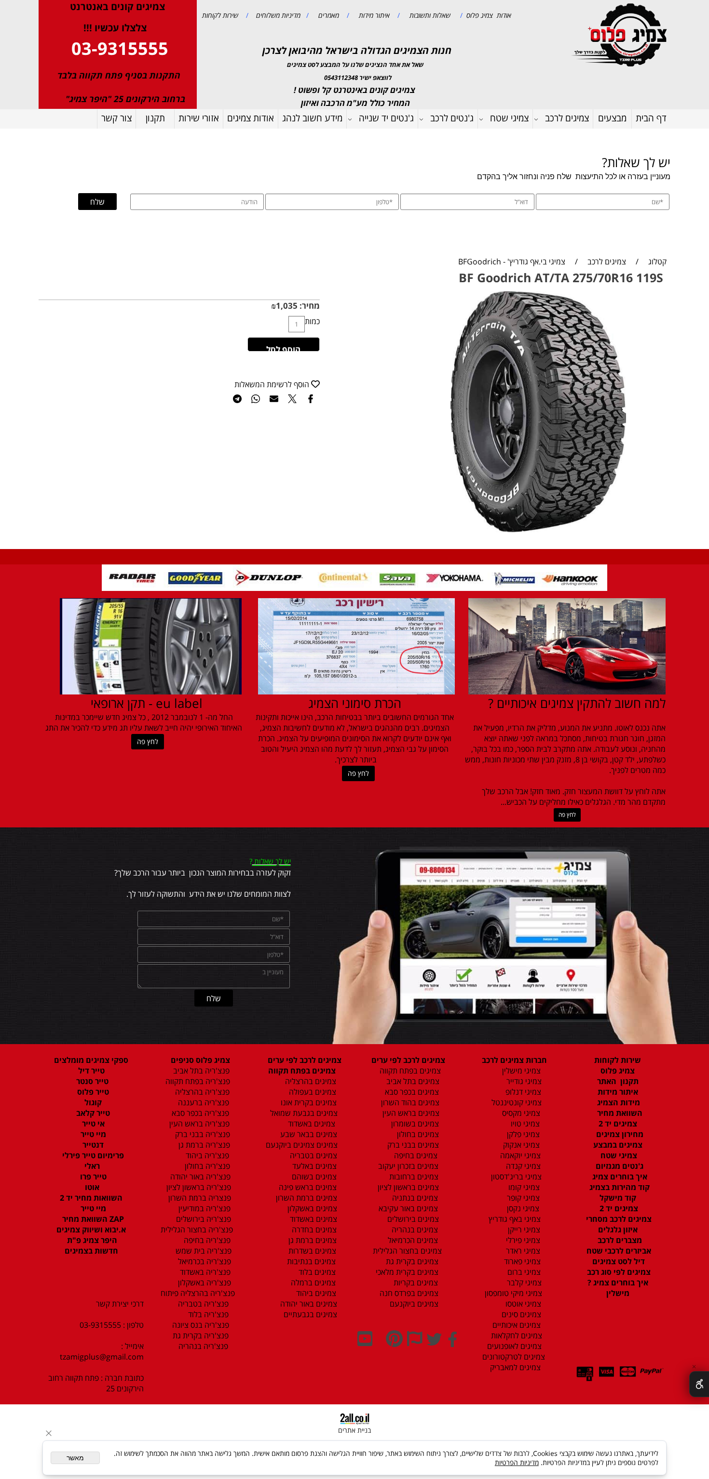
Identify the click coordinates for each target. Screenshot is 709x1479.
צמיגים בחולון (407, 1134)
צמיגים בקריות (415, 1282)
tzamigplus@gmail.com (102, 1356)
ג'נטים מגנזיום (618, 1166)
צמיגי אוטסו (520, 1303)
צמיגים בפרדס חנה (408, 1293)
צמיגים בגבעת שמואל (303, 1113)
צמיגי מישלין (518, 1070)
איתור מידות (373, 15)
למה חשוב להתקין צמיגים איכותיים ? (577, 703)
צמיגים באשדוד (306, 1123)
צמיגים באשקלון (309, 1208)
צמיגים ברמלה (312, 1282)
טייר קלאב (92, 1113)
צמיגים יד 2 (618, 1123)
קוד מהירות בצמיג (618, 1187)
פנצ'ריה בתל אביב (198, 1070)
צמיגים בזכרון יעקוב (407, 1166)
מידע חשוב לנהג (312, 118)
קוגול (92, 1102)
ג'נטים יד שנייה (386, 118)
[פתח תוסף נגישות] (699, 1384)
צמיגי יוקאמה (519, 1155)
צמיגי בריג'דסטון (515, 1176)
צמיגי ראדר (522, 1250)
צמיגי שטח (509, 118)
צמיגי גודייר (521, 1081)
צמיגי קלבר (523, 1282)
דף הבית (651, 118)
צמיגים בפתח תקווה (408, 1070)
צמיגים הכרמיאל (410, 1240)
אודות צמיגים (250, 118)
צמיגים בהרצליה (307, 1081)
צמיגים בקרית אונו (307, 1102)
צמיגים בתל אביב (411, 1081)
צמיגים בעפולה (311, 1091)
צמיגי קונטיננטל (516, 1102)
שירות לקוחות (220, 15)
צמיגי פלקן (522, 1134)
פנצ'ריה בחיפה (206, 1240)
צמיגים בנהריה (414, 1229)
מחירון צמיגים (618, 1134)
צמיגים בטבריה (312, 1155)
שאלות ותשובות (429, 15)
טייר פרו (92, 1176)
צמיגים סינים (520, 1314)
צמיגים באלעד (313, 1166)
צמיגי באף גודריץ (513, 1219)
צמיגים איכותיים (516, 1325)
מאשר (75, 1458)
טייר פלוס (92, 1091)
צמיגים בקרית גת (411, 1261)
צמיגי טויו (522, 1123)
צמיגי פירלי (522, 1240)
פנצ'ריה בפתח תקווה (197, 1081)
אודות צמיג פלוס (487, 15)
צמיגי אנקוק (520, 1144)
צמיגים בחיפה (414, 1155)
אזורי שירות (198, 118)
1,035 (287, 305)
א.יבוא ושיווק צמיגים (91, 1229)
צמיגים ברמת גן (311, 1240)
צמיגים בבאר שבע (307, 1134)
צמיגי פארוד (521, 1261)
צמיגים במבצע (617, 1144)
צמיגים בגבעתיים (308, 1314)
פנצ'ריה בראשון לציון (197, 1187)
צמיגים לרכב (567, 118)
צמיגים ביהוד (315, 1293)
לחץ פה (567, 815)
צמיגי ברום (523, 1272)
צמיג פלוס (617, 1070)
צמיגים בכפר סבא (409, 1091)
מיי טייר (92, 1134)
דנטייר (92, 1144)
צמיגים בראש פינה (307, 1187)
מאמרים (327, 15)
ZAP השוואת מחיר (92, 1219)
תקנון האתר (618, 1081)
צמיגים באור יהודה (306, 1303)
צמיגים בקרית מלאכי (407, 1272)
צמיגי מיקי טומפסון (512, 1293)
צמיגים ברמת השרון (303, 1197)
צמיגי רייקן (523, 1229)
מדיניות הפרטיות (517, 1462)
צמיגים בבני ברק (412, 1144)
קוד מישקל (618, 1197)
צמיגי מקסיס (520, 1113)
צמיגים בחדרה (313, 1229)
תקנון (155, 118)
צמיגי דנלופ (522, 1091)
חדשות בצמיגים (91, 1250)
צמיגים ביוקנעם (413, 1303)
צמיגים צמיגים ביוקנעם (302, 1144)
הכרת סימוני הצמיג (354, 703)
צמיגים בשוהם (313, 1176)
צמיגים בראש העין (408, 1113)
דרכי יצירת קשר (120, 1303)
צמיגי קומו (523, 1187)
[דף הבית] (620, 34)
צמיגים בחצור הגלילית (407, 1250)
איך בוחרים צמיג (618, 1176)
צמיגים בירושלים (412, 1219)
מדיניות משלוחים (277, 15)
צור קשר (116, 118)
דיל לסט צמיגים (617, 1261)
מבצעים (612, 118)
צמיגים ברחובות (412, 1176)
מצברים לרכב (619, 1240)
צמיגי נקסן (522, 1208)
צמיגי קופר (522, 1197)
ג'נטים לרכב (452, 118)
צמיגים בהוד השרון (410, 1102)
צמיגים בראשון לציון (407, 1187)
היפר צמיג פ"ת (91, 1240)
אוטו (91, 1187)
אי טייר (92, 1123)
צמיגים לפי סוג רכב (618, 1272)
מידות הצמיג (617, 1102)
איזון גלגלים (618, 1229)
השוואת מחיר (618, 1113)
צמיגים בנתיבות (310, 1261)
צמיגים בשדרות (311, 1250)
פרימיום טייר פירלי (92, 1155)
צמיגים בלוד (316, 1272)
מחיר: (309, 305)
